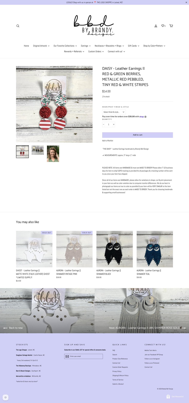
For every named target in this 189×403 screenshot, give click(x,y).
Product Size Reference (120, 359)
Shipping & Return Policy (120, 375)
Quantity (107, 119)
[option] (54, 104)
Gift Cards (132, 45)
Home (26, 45)
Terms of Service (117, 380)
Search (114, 354)
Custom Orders (95, 51)
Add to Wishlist (107, 140)
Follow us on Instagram (152, 359)
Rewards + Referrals (73, 51)
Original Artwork (40, 45)
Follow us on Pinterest (152, 363)
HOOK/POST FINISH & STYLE (115, 107)
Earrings (85, 45)
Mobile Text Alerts (150, 350)
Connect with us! (115, 51)
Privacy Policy (116, 371)
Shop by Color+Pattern (153, 45)
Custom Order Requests (120, 367)
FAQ (113, 350)
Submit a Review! (118, 384)
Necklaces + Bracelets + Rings (108, 45)
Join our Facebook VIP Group (154, 354)
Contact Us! (116, 363)
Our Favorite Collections (64, 45)
